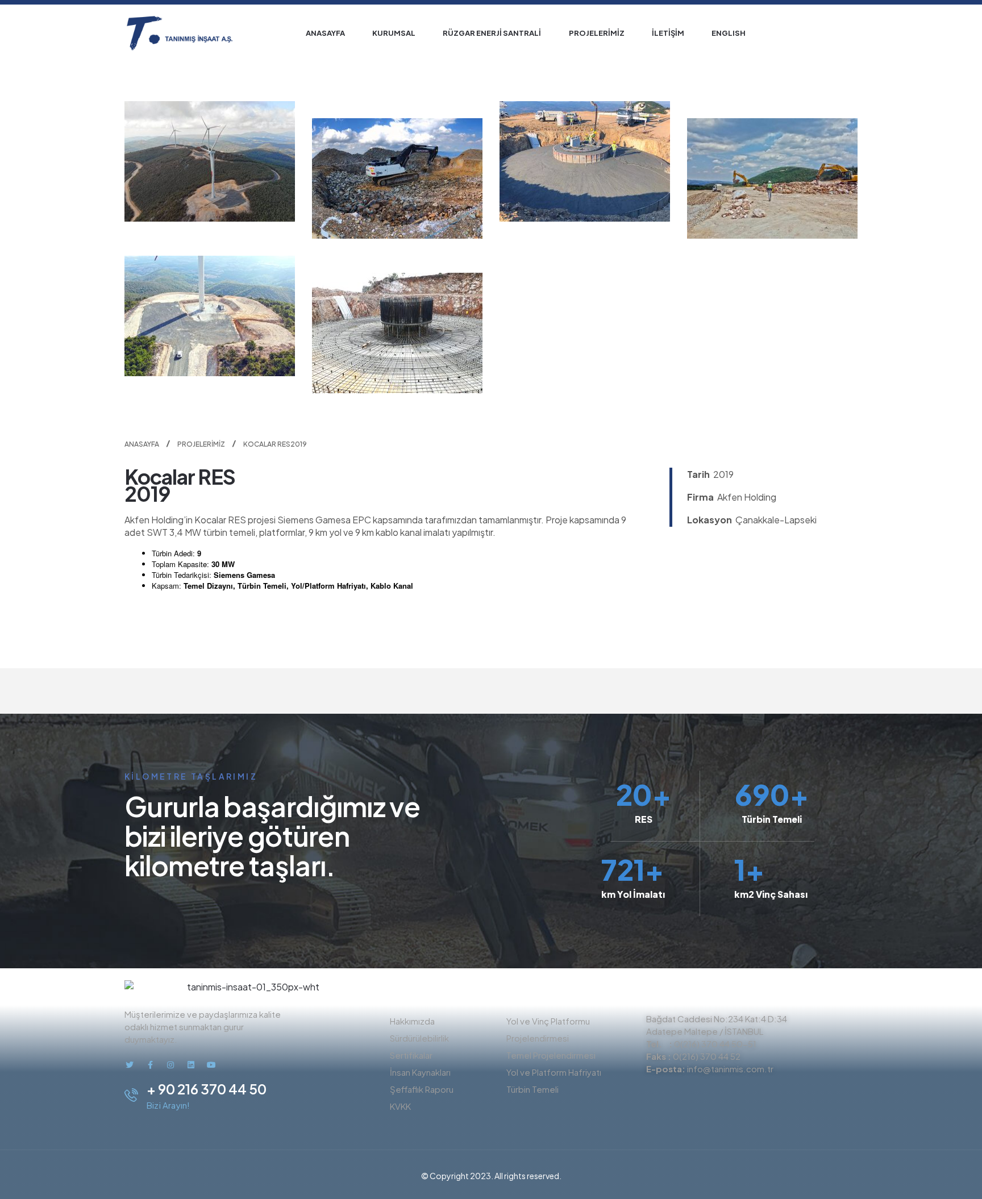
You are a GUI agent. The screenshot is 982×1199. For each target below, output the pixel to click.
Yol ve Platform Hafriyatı (553, 1072)
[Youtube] (211, 1065)
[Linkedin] (191, 1065)
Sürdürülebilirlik (419, 1038)
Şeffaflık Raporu (421, 1089)
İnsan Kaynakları (420, 1072)
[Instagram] (170, 1065)
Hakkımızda (412, 1020)
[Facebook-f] (150, 1065)
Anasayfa (141, 444)
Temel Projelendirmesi (551, 1055)
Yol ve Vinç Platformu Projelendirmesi (548, 1029)
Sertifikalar (411, 1055)
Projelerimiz (201, 444)
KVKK (400, 1106)
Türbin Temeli (532, 1089)
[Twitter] (130, 1065)
